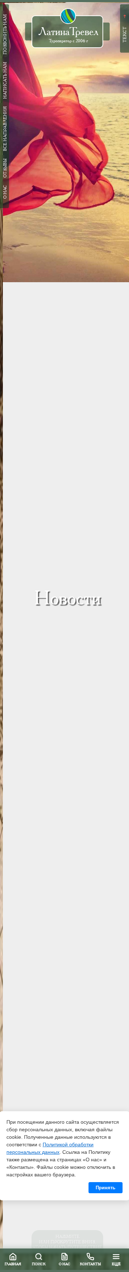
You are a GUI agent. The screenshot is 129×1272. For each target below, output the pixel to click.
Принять (105, 1187)
